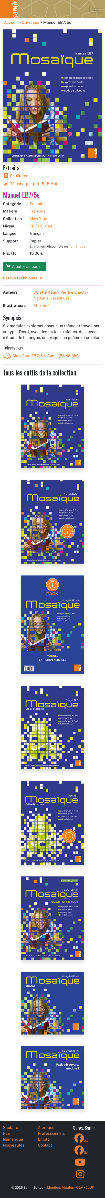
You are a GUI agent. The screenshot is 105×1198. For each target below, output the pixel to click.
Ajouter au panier (27, 266)
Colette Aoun (45, 292)
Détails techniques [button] (20, 278)
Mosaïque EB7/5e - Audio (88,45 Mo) (45, 355)
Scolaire (37, 203)
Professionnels (51, 1133)
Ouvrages (30, 22)
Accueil (11, 22)
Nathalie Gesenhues (51, 298)
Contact (45, 1145)
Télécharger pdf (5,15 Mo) (33, 183)
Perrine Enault (73, 292)
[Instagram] (80, 1177)
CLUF (89, 1187)
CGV (79, 1187)
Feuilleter (18, 176)
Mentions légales (60, 1187)
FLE (6, 1133)
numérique (77, 246)
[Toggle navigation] (96, 9)
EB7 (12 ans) (41, 226)
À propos (46, 1127)
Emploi (44, 1139)
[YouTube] (80, 1165)
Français (37, 211)
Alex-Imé (41, 305)
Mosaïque (38, 218)
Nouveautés (13, 1145)
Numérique (13, 1139)
